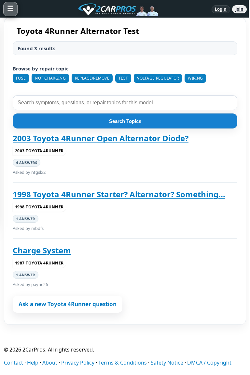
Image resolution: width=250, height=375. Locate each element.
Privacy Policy (77, 362)
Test (123, 78)
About (49, 362)
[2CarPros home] (114, 9)
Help (32, 362)
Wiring (195, 78)
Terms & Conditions (122, 362)
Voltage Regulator (158, 78)
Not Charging (50, 78)
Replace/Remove (92, 78)
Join (239, 9)
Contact (13, 362)
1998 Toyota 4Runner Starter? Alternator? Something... (119, 194)
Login (221, 9)
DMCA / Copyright (209, 362)
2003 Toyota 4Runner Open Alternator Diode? (100, 138)
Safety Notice (167, 362)
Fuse (21, 78)
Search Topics (125, 121)
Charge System (42, 250)
